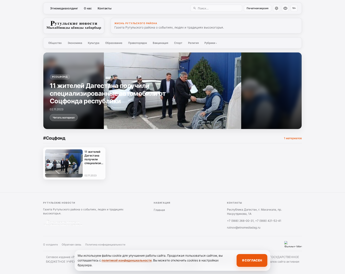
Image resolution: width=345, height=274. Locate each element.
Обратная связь (71, 244)
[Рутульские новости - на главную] (73, 26)
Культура (93, 42)
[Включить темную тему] (276, 8)
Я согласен (252, 260)
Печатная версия (257, 8)
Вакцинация (160, 42)
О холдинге (50, 244)
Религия (193, 42)
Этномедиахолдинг (64, 8)
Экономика (75, 42)
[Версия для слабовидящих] (285, 8)
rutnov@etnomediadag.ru (243, 227)
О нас (88, 8)
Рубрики (210, 42)
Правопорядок (137, 42)
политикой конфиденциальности (127, 260)
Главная (159, 210)
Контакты (104, 8)
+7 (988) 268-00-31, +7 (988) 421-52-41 (254, 220)
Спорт (178, 42)
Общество (55, 42)
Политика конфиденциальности (105, 244)
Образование (113, 42)
